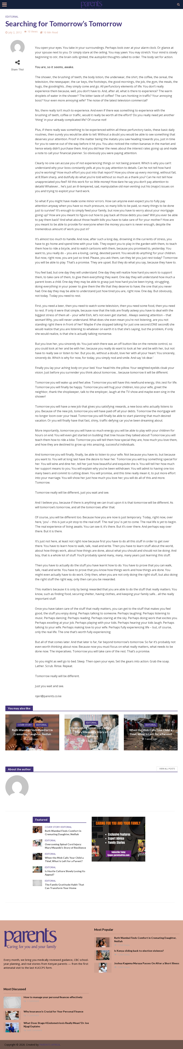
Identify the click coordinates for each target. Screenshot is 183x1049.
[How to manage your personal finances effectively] (12, 1002)
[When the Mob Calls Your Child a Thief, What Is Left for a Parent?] (37, 856)
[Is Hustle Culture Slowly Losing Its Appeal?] (37, 869)
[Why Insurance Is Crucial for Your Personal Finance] (12, 1015)
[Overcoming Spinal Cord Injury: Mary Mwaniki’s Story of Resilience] (37, 842)
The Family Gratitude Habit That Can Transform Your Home (64, 886)
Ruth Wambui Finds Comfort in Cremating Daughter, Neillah (32, 732)
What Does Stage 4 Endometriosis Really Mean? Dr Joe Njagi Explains (56, 1024)
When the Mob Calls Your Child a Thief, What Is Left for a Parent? (150, 732)
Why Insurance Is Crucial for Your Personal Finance (53, 1011)
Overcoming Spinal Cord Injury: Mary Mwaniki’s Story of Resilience (91, 732)
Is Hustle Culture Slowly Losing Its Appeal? (65, 873)
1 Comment (33, 1001)
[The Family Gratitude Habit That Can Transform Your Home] (37, 882)
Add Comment (34, 1030)
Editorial (11, 16)
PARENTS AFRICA (49, 1044)
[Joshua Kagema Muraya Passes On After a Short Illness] (103, 967)
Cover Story (25, 724)
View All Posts (167, 768)
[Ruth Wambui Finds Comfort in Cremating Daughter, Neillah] (37, 829)
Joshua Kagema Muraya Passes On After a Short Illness (146, 963)
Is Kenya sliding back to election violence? (139, 950)
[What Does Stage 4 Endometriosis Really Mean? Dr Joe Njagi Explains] (12, 1027)
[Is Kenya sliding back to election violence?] (102, 955)
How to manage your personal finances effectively (53, 997)
